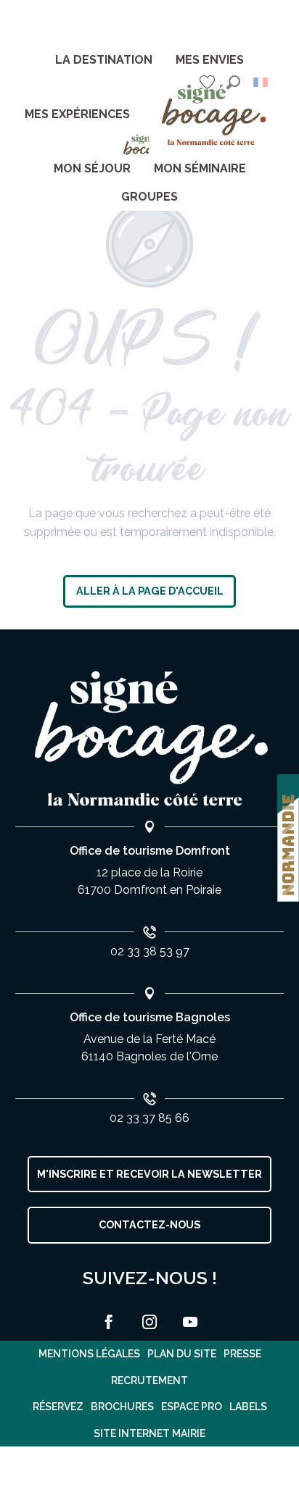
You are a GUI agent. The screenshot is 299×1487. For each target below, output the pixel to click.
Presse (242, 1354)
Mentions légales (89, 1354)
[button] (233, 82)
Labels (248, 1406)
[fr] (261, 82)
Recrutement (149, 1380)
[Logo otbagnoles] (149, 739)
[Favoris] (209, 82)
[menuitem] (104, 60)
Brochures (122, 1406)
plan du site (181, 1354)
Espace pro (191, 1406)
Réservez (58, 1406)
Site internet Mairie (149, 1433)
